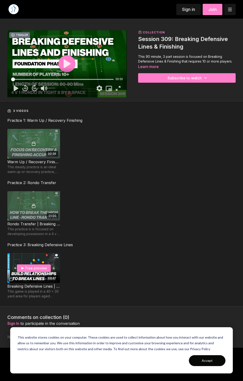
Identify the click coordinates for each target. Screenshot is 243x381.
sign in (13, 323)
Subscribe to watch (185, 78)
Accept (207, 360)
